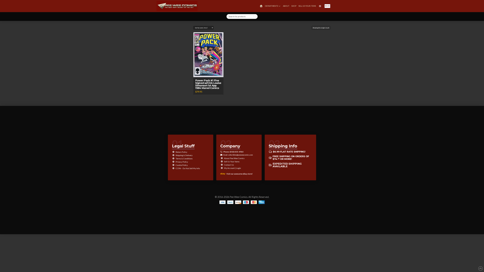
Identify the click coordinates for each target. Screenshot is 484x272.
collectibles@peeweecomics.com (240, 155)
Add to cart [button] (209, 73)
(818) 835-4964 (236, 151)
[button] (320, 6)
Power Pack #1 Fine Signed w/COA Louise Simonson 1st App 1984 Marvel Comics (208, 84)
